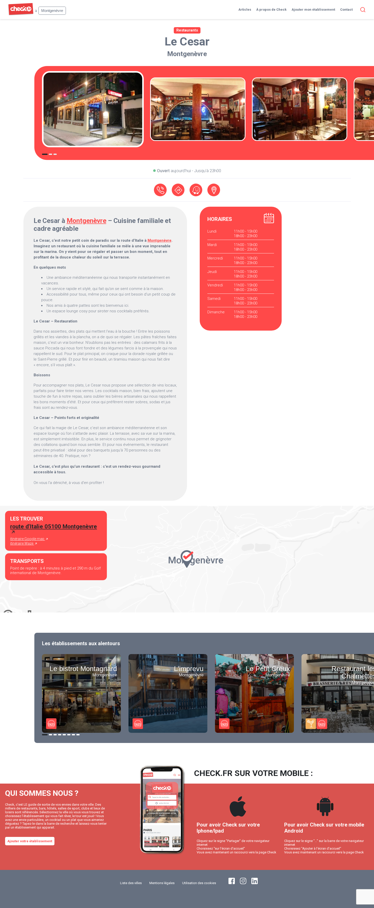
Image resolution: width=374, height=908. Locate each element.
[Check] (20, 14)
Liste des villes (131, 883)
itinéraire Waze (22, 543)
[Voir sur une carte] (213, 190)
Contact (346, 9)
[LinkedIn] (254, 883)
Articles (244, 9)
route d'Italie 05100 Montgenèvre (53, 526)
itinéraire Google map (27, 539)
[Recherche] (362, 10)
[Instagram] (243, 883)
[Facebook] (231, 883)
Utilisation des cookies (199, 883)
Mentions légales (162, 883)
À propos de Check (271, 9)
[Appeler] (160, 190)
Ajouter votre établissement (29, 841)
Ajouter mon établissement (313, 9)
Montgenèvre (187, 54)
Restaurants (187, 30)
